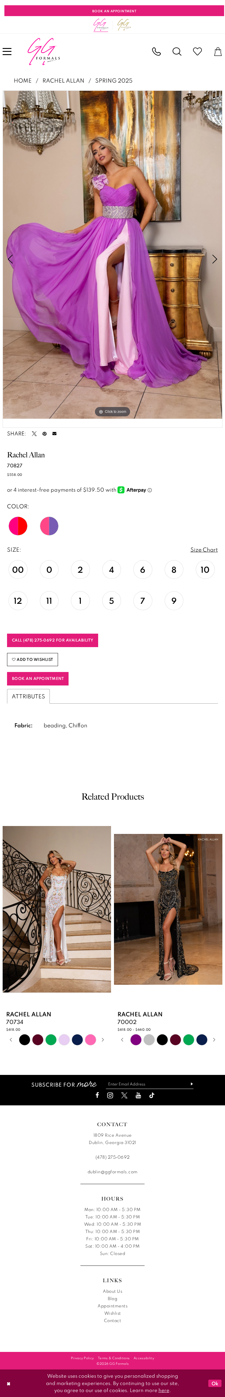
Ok (215, 1383)
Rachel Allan (63, 80)
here (163, 1390)
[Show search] (177, 52)
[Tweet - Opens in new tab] (34, 433)
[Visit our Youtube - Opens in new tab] (138, 1095)
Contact (112, 1320)
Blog (112, 1298)
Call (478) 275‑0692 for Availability (52, 640)
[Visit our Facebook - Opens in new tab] (97, 1095)
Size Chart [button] (204, 549)
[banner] (44, 51)
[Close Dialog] (8, 1383)
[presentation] (57, 909)
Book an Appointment (38, 678)
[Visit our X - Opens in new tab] (124, 1095)
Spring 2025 (113, 80)
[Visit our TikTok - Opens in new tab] (152, 1095)
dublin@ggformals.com (113, 1171)
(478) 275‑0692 (113, 1157)
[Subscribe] (189, 1084)
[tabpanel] (112, 255)
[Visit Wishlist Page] (197, 52)
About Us (112, 1291)
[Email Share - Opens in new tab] (54, 434)
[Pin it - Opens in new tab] (44, 433)
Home (23, 80)
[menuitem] (156, 52)
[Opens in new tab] (124, 25)
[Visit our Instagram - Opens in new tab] (110, 1095)
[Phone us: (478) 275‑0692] (156, 52)
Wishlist (112, 1313)
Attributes (28, 696)
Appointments (112, 1306)
